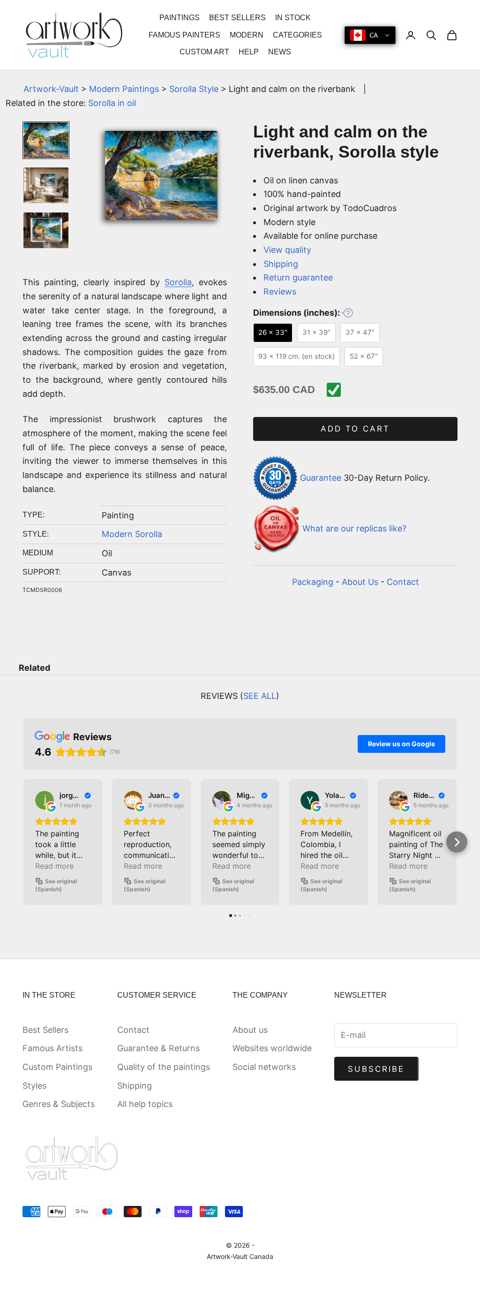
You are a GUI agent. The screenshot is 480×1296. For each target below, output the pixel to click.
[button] (23, 842)
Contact (403, 582)
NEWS (279, 52)
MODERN (246, 35)
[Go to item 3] (45, 230)
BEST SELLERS (237, 18)
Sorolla (178, 282)
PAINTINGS (179, 18)
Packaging (312, 582)
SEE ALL (259, 696)
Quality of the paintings (163, 1067)
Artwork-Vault (51, 89)
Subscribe (376, 1069)
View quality (287, 250)
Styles (34, 1086)
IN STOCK (293, 18)
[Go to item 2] (45, 185)
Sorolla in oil (112, 103)
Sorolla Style (193, 89)
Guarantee (320, 477)
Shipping (280, 264)
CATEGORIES (297, 35)
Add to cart (355, 428)
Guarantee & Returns (158, 1048)
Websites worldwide (272, 1048)
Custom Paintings (57, 1067)
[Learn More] (347, 313)
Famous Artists (52, 1048)
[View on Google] (44, 800)
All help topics (144, 1104)
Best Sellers (45, 1030)
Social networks (264, 1067)
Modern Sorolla (132, 534)
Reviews (279, 291)
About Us (360, 582)
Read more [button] (54, 866)
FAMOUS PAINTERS (184, 35)
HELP (249, 52)
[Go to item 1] (45, 140)
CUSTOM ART (204, 52)
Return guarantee (298, 277)
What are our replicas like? (354, 529)
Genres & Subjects (58, 1104)
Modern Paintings (124, 89)
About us (250, 1030)
